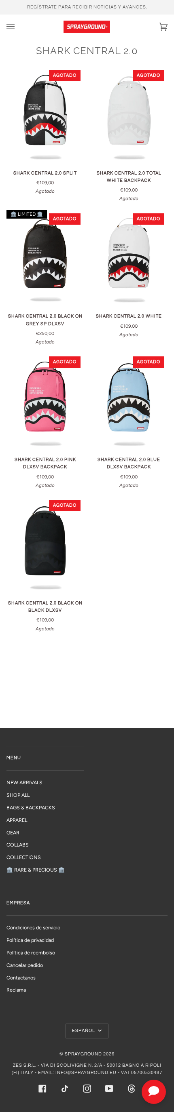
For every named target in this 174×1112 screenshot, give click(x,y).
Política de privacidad (30, 940)
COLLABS (17, 845)
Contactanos (21, 978)
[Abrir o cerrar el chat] (154, 1092)
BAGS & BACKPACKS (30, 808)
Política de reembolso (30, 953)
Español (84, 1030)
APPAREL (16, 820)
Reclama (16, 990)
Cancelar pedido (24, 965)
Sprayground (83, 1054)
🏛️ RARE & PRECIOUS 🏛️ (35, 870)
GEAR (12, 833)
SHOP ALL (18, 795)
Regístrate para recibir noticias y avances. (87, 7)
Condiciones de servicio (33, 928)
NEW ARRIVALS (24, 782)
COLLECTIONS (23, 857)
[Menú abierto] (18, 27)
